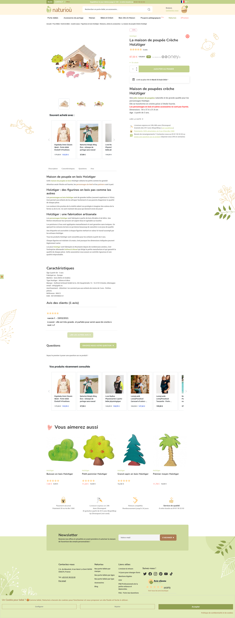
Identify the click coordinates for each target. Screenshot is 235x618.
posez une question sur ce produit (147, 137)
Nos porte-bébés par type (104, 579)
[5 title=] (58, 481)
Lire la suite (135, 119)
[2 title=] (50, 481)
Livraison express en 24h (99, 506)
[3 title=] (53, 481)
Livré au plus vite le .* (152, 80)
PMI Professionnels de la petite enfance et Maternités (128, 586)
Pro (68, 2)
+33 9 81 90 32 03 (68, 577)
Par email (62, 581)
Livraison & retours (125, 569)
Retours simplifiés (135, 506)
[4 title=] (55, 481)
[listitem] (63, 140)
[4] (138, 49)
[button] (49, 140)
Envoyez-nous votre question (97, 345)
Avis (92, 168)
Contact (59, 2)
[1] (130, 49)
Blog (50, 2)
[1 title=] (48, 481)
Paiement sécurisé (63, 506)
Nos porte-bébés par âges (104, 575)
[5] (140, 49)
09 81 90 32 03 (139, 2)
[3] (135, 49)
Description (53, 168)
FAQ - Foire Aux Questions (128, 593)
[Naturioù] (59, 9)
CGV (120, 580)
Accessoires (99, 583)
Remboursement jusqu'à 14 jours (136, 508)
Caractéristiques (68, 168)
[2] (133, 49)
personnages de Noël (84, 184)
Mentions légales (125, 576)
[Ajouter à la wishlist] (187, 36)
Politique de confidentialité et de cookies (217, 613)
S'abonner (167, 537)
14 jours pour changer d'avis (129, 572)
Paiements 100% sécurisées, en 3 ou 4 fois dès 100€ (154, 131)
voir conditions (167, 128)
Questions (83, 168)
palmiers (101, 184)
